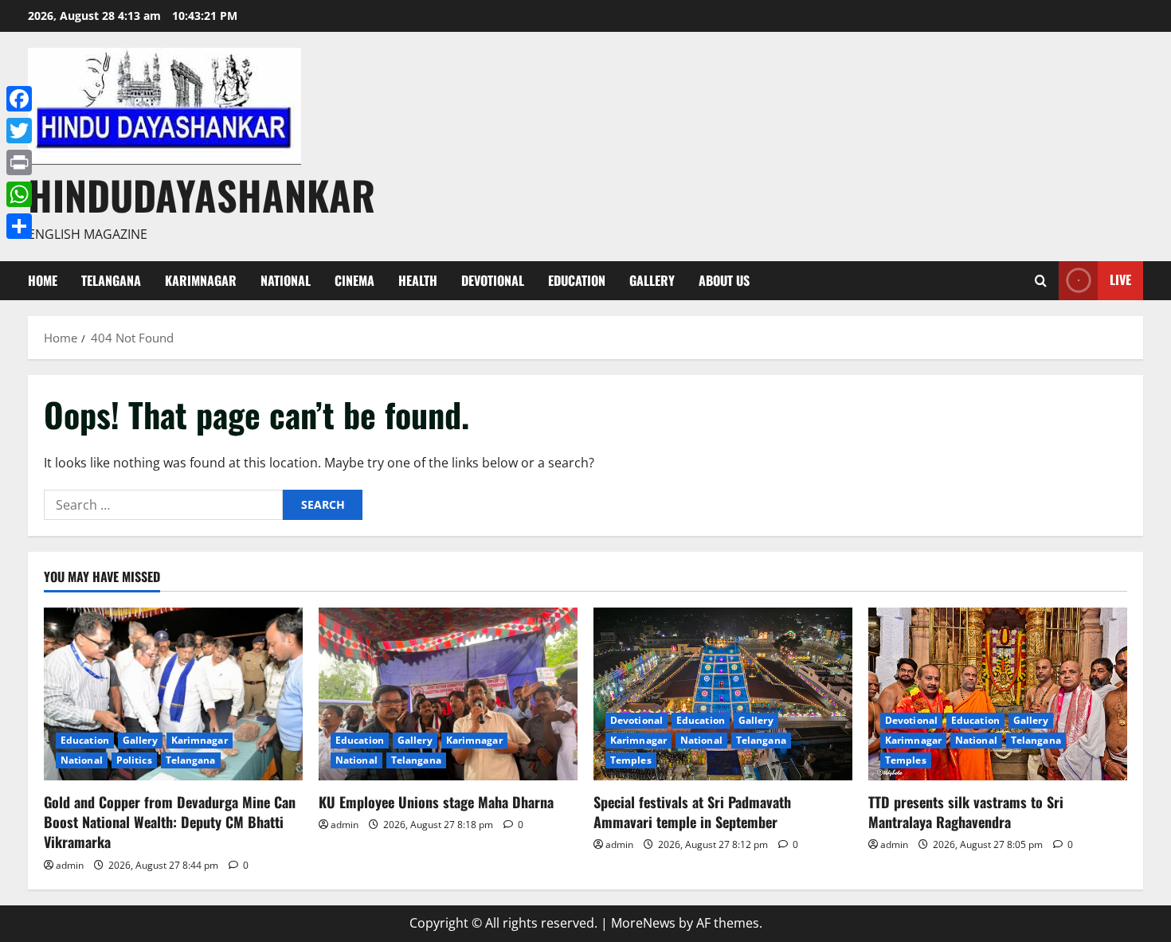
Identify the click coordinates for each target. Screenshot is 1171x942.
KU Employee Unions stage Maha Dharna (436, 802)
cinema (354, 280)
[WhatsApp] (19, 194)
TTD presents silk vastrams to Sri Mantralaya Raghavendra (965, 812)
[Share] (19, 226)
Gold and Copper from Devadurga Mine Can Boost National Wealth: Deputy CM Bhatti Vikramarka (170, 822)
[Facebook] (19, 99)
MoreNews (643, 923)
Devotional (492, 280)
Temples (631, 760)
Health (417, 280)
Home (42, 280)
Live (1120, 279)
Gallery (652, 280)
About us (724, 280)
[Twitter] (19, 131)
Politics (134, 760)
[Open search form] (1041, 280)
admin (70, 865)
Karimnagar (201, 280)
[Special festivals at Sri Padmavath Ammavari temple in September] (722, 694)
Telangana (111, 280)
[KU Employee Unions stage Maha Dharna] (448, 694)
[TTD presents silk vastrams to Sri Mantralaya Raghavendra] (997, 694)
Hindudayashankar (201, 194)
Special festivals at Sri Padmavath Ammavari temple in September (692, 812)
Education (576, 280)
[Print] (19, 162)
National (285, 280)
